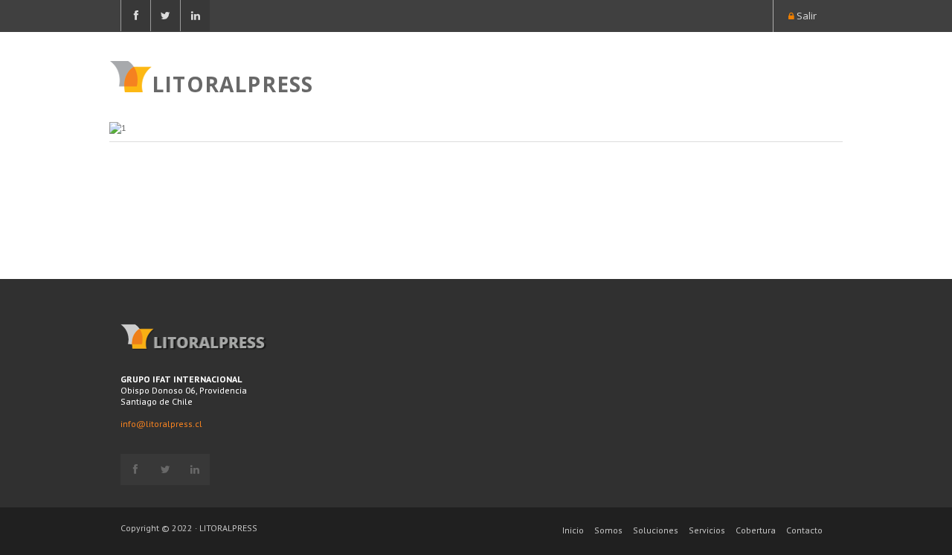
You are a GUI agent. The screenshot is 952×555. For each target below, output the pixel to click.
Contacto (804, 530)
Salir (805, 15)
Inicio (573, 530)
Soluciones (655, 530)
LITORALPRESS (232, 82)
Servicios (707, 530)
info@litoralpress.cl (161, 423)
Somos (608, 530)
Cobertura (756, 530)
